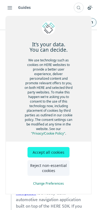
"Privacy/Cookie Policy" (48, 133)
